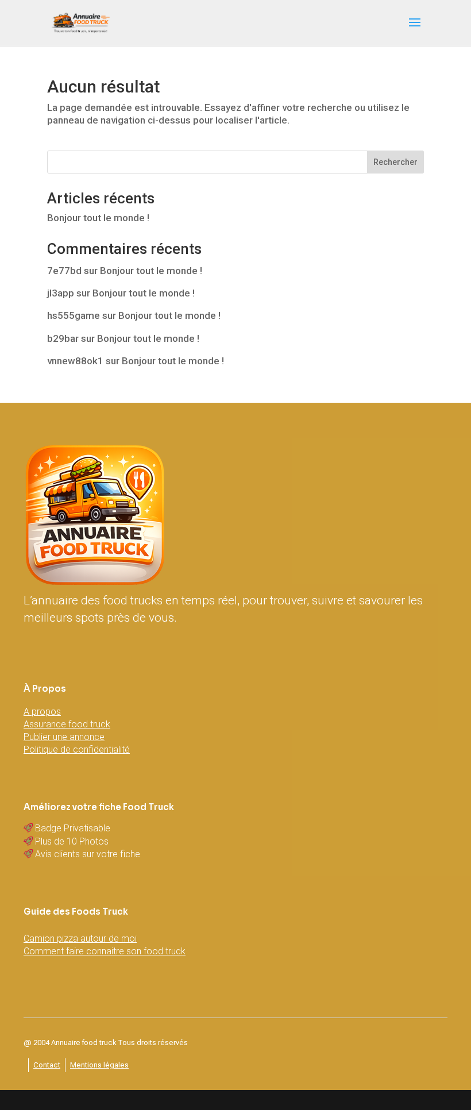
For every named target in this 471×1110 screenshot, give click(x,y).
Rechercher (395, 162)
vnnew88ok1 (75, 361)
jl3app (60, 293)
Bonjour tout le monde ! (98, 217)
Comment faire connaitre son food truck (105, 951)
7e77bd (64, 270)
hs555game (73, 315)
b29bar (63, 338)
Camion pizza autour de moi (80, 938)
